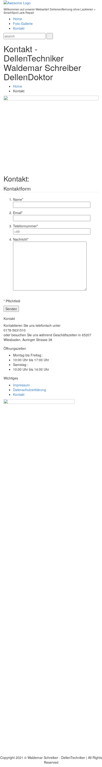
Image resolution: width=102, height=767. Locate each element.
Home (17, 18)
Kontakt (18, 28)
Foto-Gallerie (23, 23)
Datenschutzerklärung (29, 389)
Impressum (21, 385)
